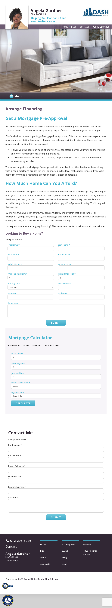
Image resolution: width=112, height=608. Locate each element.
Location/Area (64, 283)
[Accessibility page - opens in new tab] (8, 589)
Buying (65, 550)
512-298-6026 (102, 26)
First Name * (14, 244)
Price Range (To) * (67, 273)
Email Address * (15, 254)
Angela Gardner (46, 10)
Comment (13, 497)
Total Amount (17, 353)
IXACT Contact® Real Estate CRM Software (38, 579)
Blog (73, 26)
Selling (64, 557)
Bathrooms (63, 293)
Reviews (87, 544)
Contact (84, 26)
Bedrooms (12, 293)
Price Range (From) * (17, 273)
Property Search (69, 544)
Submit (56, 322)
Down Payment (18, 363)
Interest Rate (17, 373)
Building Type (14, 283)
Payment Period (18, 392)
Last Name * (64, 244)
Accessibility (45, 564)
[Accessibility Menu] (8, 600)
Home (65, 26)
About (64, 564)
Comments (13, 302)
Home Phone (64, 254)
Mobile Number (15, 264)
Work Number (64, 264)
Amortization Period (20, 382)
